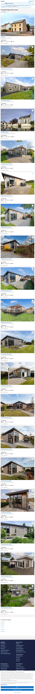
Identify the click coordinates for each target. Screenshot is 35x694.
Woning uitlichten (4, 670)
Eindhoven (2, 629)
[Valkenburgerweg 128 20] (17, 500)
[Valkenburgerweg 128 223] (17, 564)
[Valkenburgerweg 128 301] (17, 405)
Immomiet (18, 660)
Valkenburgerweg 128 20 (6, 512)
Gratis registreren (19, 646)
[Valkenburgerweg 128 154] (17, 247)
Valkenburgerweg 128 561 (6, 322)
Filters (3, 6)
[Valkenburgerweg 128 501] (17, 56)
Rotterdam (2, 623)
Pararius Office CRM (19, 666)
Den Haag (2, 625)
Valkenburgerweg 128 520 (6, 449)
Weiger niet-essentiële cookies (17, 689)
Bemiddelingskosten (19, 650)
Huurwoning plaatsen (5, 665)
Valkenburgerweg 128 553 (6, 607)
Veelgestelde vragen (19, 645)
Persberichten (3, 646)
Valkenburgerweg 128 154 (6, 259)
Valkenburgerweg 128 (5, 100)
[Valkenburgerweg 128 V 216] (17, 151)
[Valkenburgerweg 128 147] (17, 215)
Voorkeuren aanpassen (17, 692)
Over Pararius (3, 643)
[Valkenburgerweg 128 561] (17, 310)
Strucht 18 (3, 37)
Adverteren (3, 645)
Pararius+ (18, 643)
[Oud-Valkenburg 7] (17, 120)
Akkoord (17, 687)
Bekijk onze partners (4, 684)
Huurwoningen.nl (19, 655)
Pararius (3, 1)
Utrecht (2, 627)
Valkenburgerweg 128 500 (6, 354)
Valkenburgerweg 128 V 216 (6, 163)
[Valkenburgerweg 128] (17, 88)
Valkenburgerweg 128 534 (6, 544)
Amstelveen (3, 631)
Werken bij (3, 648)
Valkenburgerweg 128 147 (6, 227)
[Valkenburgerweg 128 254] (17, 373)
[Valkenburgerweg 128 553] (17, 595)
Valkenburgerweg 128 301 (6, 417)
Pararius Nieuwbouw (20, 670)
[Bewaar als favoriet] (33, 15)
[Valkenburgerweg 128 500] (17, 342)
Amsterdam (3, 622)
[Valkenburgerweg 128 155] (17, 183)
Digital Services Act (4, 651)
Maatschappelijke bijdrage (5, 653)
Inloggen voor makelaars (20, 668)
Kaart (33, 4)
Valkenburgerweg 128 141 (6, 290)
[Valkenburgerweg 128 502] (17, 468)
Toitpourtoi (18, 659)
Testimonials (18, 665)
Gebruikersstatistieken (5, 650)
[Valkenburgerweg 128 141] (17, 278)
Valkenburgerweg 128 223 (6, 576)
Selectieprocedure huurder (21, 651)
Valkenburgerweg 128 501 (6, 68)
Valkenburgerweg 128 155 (6, 195)
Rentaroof (18, 657)
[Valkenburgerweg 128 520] (17, 437)
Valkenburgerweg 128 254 (6, 385)
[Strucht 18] (17, 25)
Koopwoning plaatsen (5, 666)
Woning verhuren (4, 668)
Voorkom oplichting (19, 648)
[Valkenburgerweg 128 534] (17, 532)
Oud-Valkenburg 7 (4, 132)
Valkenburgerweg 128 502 (6, 480)
